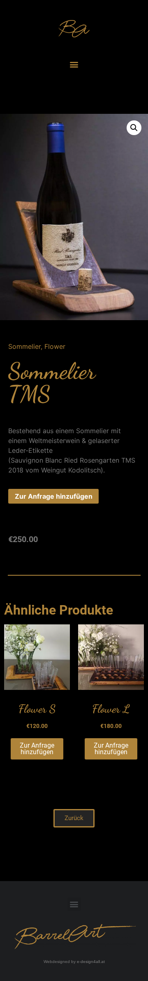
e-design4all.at (91, 961)
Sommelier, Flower (36, 346)
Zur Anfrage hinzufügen (53, 496)
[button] (74, 64)
